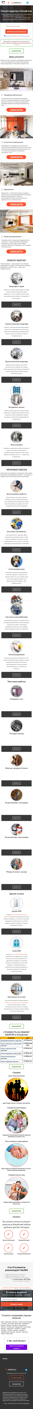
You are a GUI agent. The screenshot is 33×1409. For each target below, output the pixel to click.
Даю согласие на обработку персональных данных (17, 36)
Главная (5, 1287)
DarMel (5, 1359)
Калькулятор (16, 51)
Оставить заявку (16, 1378)
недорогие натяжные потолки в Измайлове (16, 1002)
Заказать (17, 304)
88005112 (17, 3)
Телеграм (16, 44)
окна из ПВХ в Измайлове (18, 954)
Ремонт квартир (13, 1287)
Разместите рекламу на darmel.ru (16, 1347)
